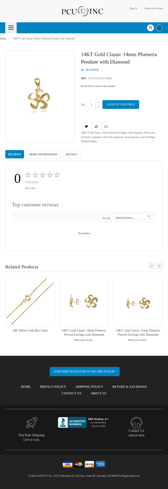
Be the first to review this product (98, 86)
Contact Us (71, 393)
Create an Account (153, 8)
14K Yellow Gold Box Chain (30, 330)
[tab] (14, 154)
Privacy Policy (53, 386)
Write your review (83, 340)
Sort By (106, 218)
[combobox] (150, 27)
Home (3, 38)
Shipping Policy (89, 386)
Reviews (14, 154)
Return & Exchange (129, 386)
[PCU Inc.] (84, 10)
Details (71, 154)
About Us (98, 393)
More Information (43, 154)
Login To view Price (121, 104)
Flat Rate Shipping (31, 435)
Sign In (133, 8)
